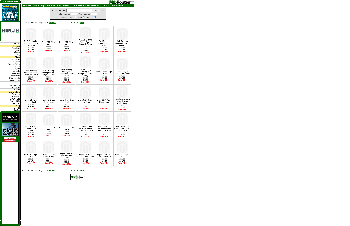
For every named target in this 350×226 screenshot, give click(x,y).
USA (18, 55)
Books (17, 108)
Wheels (16, 71)
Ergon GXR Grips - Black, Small (85, 101)
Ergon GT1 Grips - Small (48, 43)
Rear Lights (15, 80)
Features (16, 94)
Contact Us (15, 101)
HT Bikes (15, 62)
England (16, 50)
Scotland (16, 48)
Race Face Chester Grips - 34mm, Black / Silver (122, 101)
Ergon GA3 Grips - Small (31, 156)
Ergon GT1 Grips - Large (66, 43)
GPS (17, 83)
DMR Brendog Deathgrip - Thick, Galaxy (122, 43)
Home (17, 44)
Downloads (15, 99)
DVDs (17, 110)
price (80, 17)
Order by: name (67, 17)
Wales (17, 53)
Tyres (17, 69)
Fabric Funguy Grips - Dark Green (122, 73)
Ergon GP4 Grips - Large (66, 128)
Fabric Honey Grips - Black (66, 101)
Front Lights (14, 78)
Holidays (16, 96)
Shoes (17, 90)
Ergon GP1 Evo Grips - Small (31, 101)
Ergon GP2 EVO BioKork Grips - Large (85, 156)
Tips (102, 10)
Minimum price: (65, 14)
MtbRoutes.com (10, 2)
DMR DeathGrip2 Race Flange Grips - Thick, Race (122, 128)
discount (90, 17)
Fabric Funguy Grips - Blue (104, 73)
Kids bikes (15, 87)
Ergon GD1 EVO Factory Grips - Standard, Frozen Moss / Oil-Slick (85, 43)
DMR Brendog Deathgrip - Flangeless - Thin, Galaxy (85, 72)
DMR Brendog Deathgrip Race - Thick (104, 43)
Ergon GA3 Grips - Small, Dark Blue (104, 156)
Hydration (15, 76)
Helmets (16, 73)
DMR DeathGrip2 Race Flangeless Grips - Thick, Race (85, 128)
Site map (16, 103)
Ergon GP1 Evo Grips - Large (49, 101)
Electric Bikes (14, 64)
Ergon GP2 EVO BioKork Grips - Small (66, 156)
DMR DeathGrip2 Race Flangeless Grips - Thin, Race (104, 128)
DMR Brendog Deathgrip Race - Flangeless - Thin (49, 73)
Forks (17, 66)
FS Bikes (16, 59)
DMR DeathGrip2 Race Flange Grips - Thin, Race (31, 43)
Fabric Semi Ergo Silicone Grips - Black (31, 128)
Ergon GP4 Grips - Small (48, 128)
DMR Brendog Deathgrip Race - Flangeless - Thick (31, 73)
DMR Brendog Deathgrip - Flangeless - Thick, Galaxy (66, 72)
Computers (15, 85)
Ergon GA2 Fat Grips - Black (49, 156)
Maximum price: (84, 14)
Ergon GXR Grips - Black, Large (104, 101)
